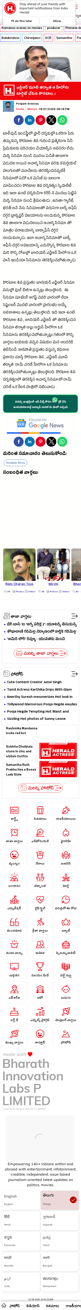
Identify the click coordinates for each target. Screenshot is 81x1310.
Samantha (64, 38)
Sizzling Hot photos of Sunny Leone (36, 719)
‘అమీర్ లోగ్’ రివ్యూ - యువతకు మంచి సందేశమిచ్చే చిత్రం (36, 639)
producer (53, 28)
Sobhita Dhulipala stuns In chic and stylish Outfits (19, 751)
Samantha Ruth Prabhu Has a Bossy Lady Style (21, 769)
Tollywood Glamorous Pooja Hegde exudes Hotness (42, 704)
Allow (57, 21)
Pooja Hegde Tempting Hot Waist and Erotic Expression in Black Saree (38, 711)
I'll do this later (21, 21)
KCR (48, 38)
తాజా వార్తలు (21, 616)
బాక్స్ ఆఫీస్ (68, 208)
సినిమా (16, 156)
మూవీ (63, 358)
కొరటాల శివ (29, 141)
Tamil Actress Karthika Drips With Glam (39, 690)
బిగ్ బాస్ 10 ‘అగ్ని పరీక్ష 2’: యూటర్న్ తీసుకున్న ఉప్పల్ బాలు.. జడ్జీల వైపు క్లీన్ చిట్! (42, 624)
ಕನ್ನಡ (77, 15)
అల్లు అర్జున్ (35, 328)
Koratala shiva (15, 462)
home (3, 1305)
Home (20, 109)
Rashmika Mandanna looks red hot (21, 731)
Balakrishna (10, 38)
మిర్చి (6, 156)
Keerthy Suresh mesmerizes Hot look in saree (39, 697)
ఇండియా (18, 261)
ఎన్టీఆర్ (52, 253)
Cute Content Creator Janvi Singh (34, 682)
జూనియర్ (38, 253)
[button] (19, 120)
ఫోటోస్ (17, 673)
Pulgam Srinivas (27, 104)
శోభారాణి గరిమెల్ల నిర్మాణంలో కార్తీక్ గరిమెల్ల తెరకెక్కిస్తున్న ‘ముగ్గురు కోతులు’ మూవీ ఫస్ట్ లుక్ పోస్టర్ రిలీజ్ (41, 632)
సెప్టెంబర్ (9, 305)
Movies (32, 109)
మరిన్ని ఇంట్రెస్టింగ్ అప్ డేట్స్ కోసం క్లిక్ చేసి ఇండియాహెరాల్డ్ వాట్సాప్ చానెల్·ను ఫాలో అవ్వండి (40, 404)
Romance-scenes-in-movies (21, 28)
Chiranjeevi (32, 38)
